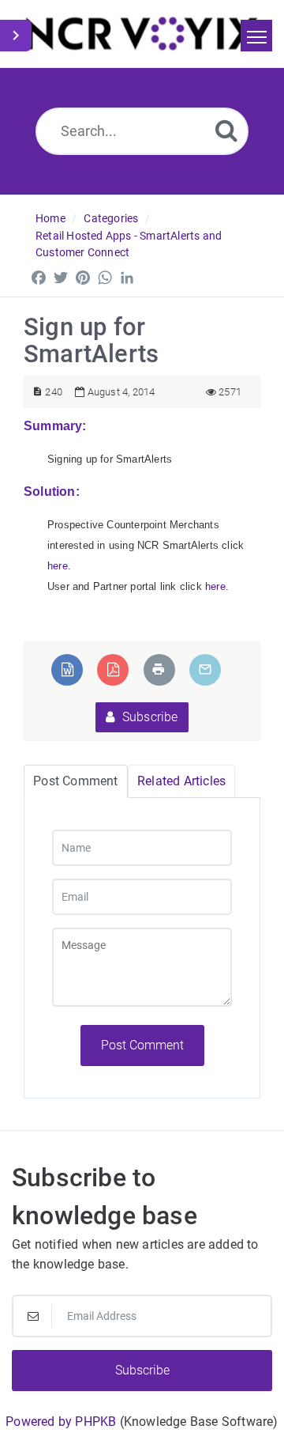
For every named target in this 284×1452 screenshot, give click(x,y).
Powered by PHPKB (61, 1421)
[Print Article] (158, 669)
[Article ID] (37, 392)
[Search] (226, 130)
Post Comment (142, 1045)
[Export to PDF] (113, 669)
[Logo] (142, 33)
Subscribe (148, 716)
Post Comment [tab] (75, 780)
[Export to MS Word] (67, 669)
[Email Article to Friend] (205, 669)
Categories (111, 218)
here (57, 566)
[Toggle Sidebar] (16, 35)
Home (50, 218)
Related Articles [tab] (181, 780)
